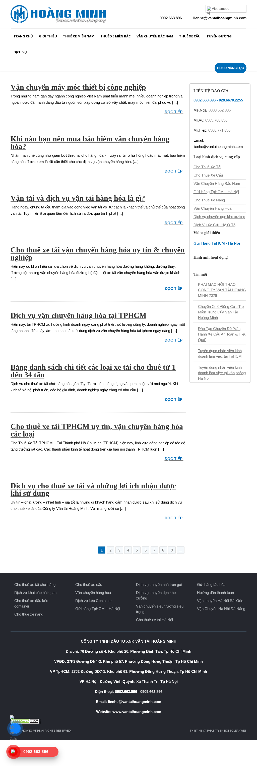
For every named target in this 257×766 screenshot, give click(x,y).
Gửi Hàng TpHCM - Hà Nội (217, 243)
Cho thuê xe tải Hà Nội (154, 620)
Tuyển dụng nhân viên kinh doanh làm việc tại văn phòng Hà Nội (222, 372)
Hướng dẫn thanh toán (215, 592)
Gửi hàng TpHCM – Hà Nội (97, 609)
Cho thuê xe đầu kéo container (31, 603)
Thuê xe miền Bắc (115, 36)
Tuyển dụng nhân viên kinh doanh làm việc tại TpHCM (220, 353)
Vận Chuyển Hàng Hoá (212, 208)
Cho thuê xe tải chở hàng (34, 584)
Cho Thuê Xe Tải (207, 167)
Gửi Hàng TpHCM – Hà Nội (216, 192)
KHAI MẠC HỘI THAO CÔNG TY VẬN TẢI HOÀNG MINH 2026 (222, 290)
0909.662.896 (220, 110)
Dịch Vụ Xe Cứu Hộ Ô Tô (214, 225)
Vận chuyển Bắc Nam (155, 36)
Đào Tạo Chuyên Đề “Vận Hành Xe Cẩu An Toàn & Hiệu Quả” (222, 334)
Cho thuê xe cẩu (88, 584)
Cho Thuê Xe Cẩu (208, 175)
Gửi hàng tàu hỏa (211, 584)
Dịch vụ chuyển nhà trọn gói (159, 584)
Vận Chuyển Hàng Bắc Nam (217, 183)
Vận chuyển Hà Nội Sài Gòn (220, 600)
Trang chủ (23, 36)
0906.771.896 (219, 130)
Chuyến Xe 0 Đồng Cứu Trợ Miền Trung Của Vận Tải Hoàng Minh (221, 312)
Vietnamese (220, 9)
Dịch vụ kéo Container (93, 600)
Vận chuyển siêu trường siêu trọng (159, 609)
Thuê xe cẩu (190, 36)
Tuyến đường (219, 36)
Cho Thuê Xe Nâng (209, 200)
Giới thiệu (48, 36)
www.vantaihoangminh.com (136, 711)
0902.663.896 (171, 18)
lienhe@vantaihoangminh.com (219, 18)
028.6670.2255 (231, 100)
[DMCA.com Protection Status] (128, 721)
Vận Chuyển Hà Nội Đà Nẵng (221, 609)
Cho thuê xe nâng (28, 614)
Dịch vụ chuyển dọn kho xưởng (219, 216)
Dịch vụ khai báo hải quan (35, 592)
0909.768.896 (216, 120)
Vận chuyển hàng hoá (93, 592)
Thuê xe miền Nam (78, 36)
